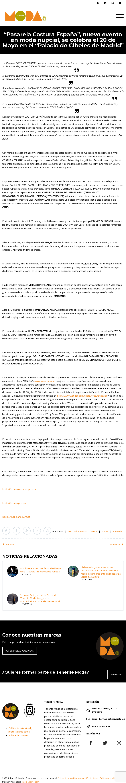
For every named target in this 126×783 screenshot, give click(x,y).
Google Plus (27, 531)
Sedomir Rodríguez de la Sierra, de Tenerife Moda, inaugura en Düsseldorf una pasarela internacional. (40, 598)
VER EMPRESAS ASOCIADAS (20, 650)
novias (105, 531)
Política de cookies (18, 735)
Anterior (10, 544)
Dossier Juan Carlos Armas (16, 516)
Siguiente (115, 544)
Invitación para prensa (14, 502)
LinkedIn (37, 531)
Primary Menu (120, 16)
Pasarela (117, 531)
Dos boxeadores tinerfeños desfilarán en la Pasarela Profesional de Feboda (40, 570)
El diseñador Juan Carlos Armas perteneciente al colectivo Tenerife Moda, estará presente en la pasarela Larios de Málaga (101, 572)
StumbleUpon (47, 531)
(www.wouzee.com (44, 380)
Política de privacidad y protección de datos (78, 778)
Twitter (6, 531)
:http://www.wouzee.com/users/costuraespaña (82, 395)
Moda (94, 531)
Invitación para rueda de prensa (19, 488)
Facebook (16, 531)
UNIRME (116, 674)
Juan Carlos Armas (77, 531)
